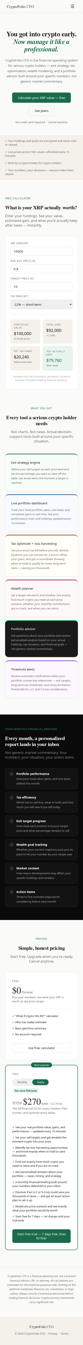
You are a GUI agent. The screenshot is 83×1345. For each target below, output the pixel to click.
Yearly (40, 1082)
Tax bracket (19, 296)
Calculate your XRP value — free (41, 98)
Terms (64, 1333)
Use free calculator (41, 1048)
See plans (42, 110)
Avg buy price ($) (22, 261)
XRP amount (19, 243)
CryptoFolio (20, 6)
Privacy (52, 1333)
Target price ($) (22, 278)
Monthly (22, 1082)
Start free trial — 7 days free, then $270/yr (41, 1236)
